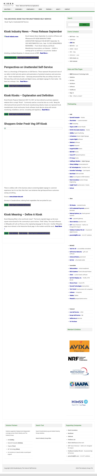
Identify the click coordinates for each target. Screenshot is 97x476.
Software (72, 86)
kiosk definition (13, 233)
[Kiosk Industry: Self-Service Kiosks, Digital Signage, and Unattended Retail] (21, 6)
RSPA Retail (73, 58)
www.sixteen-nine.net (16, 196)
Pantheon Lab (71, 439)
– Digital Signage (80, 161)
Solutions (7, 9)
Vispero (10, 446)
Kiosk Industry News (10, 57)
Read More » (44, 53)
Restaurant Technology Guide (81, 74)
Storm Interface (72, 442)
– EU (76, 315)
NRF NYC (72, 46)
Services (72, 80)
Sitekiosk (70, 436)
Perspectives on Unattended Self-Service (28, 67)
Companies (18, 9)
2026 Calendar (73, 61)
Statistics (72, 77)
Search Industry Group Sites (43, 438)
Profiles (48, 9)
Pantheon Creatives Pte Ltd (75, 451)
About (58, 9)
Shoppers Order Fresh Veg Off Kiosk (25, 123)
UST (69, 446)
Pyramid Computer (12, 443)
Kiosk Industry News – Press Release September (33, 31)
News (40, 9)
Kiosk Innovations (72, 430)
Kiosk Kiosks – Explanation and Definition (29, 95)
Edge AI (72, 93)
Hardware (72, 83)
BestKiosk (70, 433)
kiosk (6, 114)
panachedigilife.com (73, 456)
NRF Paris (72, 36)
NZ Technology (12, 449)
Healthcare (73, 89)
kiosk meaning (23, 233)
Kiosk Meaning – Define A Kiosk (23, 214)
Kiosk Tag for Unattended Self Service (28, 57)
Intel (9, 439)
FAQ (71, 96)
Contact (67, 9)
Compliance (30, 9)
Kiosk (6, 86)
